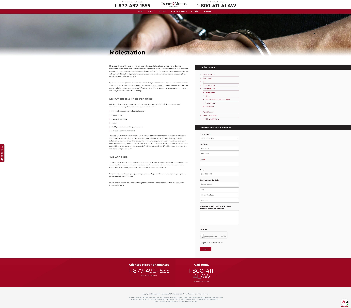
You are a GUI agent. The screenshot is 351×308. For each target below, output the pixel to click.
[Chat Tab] (175, 154)
